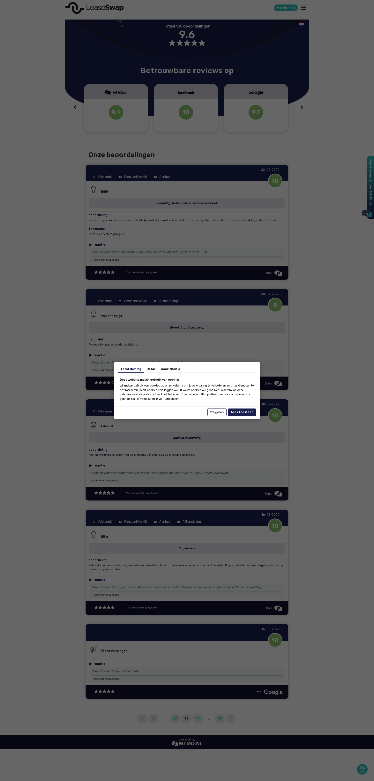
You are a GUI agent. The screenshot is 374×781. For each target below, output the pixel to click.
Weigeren (217, 412)
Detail (151, 368)
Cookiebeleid (170, 368)
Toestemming (131, 368)
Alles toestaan (242, 412)
